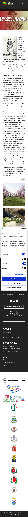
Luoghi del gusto (8, 346)
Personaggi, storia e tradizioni (13, 337)
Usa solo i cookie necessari (14, 287)
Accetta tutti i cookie (14, 278)
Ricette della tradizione (10, 351)
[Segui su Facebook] (11, 301)
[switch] (24, 259)
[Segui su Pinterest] (17, 301)
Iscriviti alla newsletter (14, 307)
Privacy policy (14, 311)
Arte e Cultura (7, 332)
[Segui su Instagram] (14, 301)
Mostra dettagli (19, 274)
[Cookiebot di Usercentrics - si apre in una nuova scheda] (20, 229)
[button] (21, 3)
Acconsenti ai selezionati (14, 283)
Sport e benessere (9, 362)
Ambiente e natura (9, 335)
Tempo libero (7, 360)
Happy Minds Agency (16, 514)
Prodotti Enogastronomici (11, 348)
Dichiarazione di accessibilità (14, 316)
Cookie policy (14, 314)
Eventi (5, 365)
